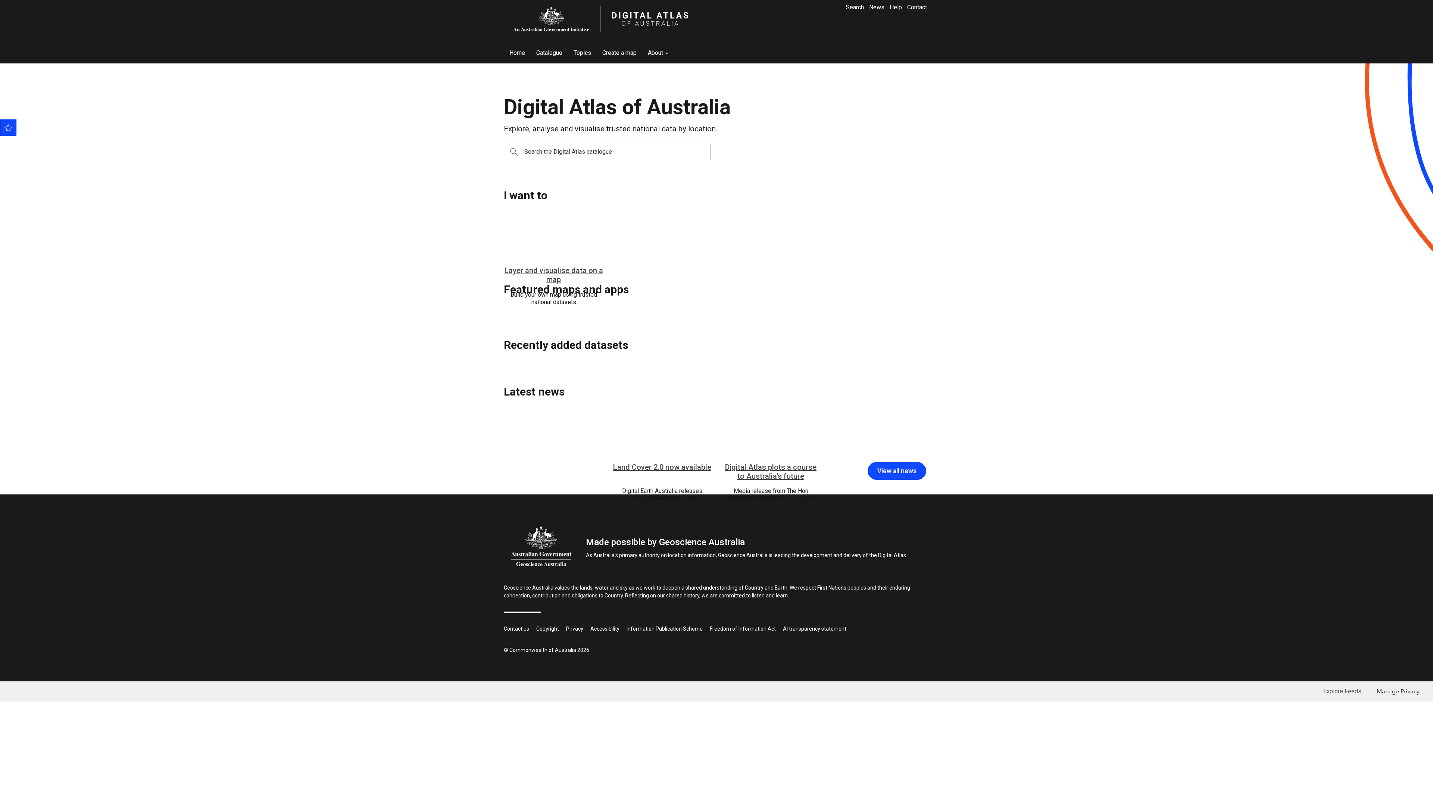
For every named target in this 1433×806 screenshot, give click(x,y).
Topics (582, 52)
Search (855, 7)
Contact (917, 7)
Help (896, 7)
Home (517, 52)
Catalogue (549, 52)
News (876, 7)
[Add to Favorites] (8, 127)
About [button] (656, 52)
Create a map (619, 52)
